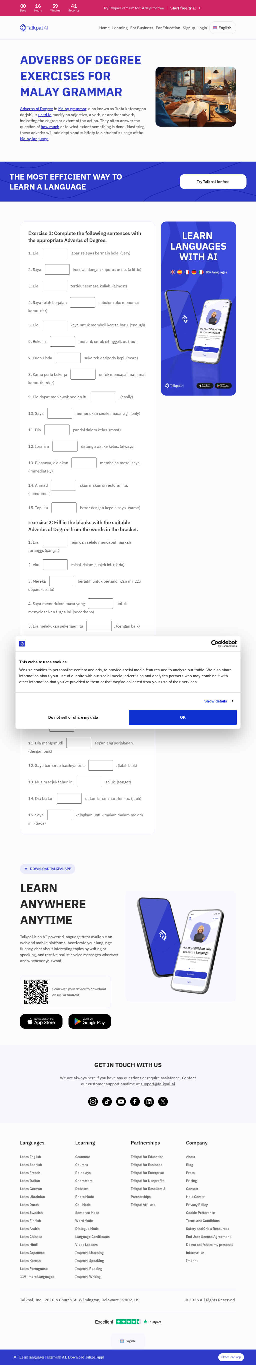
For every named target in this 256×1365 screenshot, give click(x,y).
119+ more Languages (37, 1276)
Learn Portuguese (34, 1268)
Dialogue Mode (87, 1228)
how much (50, 126)
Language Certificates (92, 1236)
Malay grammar (72, 108)
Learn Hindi (29, 1244)
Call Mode (83, 1204)
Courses (81, 1164)
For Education (168, 27)
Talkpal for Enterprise (147, 1172)
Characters (83, 1180)
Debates (81, 1188)
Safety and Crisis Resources (207, 1228)
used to (45, 114)
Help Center (195, 1196)
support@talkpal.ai (157, 1083)
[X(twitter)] (163, 1102)
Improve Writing (88, 1276)
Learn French (30, 1172)
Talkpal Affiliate (143, 1204)
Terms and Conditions (203, 1220)
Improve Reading (88, 1268)
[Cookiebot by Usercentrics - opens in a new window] (215, 644)
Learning (120, 27)
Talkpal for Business (146, 1164)
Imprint (192, 1260)
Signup (189, 27)
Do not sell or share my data (73, 717)
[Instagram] (93, 1102)
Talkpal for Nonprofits (147, 1180)
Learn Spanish (31, 1164)
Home (104, 27)
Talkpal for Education (147, 1156)
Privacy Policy (197, 1204)
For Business (141, 27)
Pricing (191, 1180)
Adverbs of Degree (36, 108)
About (190, 1156)
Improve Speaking (89, 1260)
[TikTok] (107, 1102)
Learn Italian (30, 1180)
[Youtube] (121, 1102)
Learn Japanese (32, 1252)
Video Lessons (86, 1244)
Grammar (82, 1156)
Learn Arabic (30, 1228)
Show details (215, 701)
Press (190, 1172)
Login (202, 27)
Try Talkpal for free (213, 181)
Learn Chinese (31, 1236)
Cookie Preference (200, 1212)
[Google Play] (89, 1021)
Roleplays (83, 1172)
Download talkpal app (50, 869)
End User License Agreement (208, 1236)
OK (183, 717)
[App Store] (41, 1021)
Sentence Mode (87, 1212)
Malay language (34, 138)
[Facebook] (135, 1102)
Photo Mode (84, 1196)
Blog (189, 1164)
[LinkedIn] (149, 1102)
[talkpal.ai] (34, 28)
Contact (192, 1188)
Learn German (31, 1188)
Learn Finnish (30, 1220)
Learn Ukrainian (32, 1196)
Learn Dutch (29, 1204)
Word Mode (84, 1220)
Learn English (30, 1156)
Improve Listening (89, 1252)
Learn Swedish (31, 1212)
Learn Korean (30, 1260)
